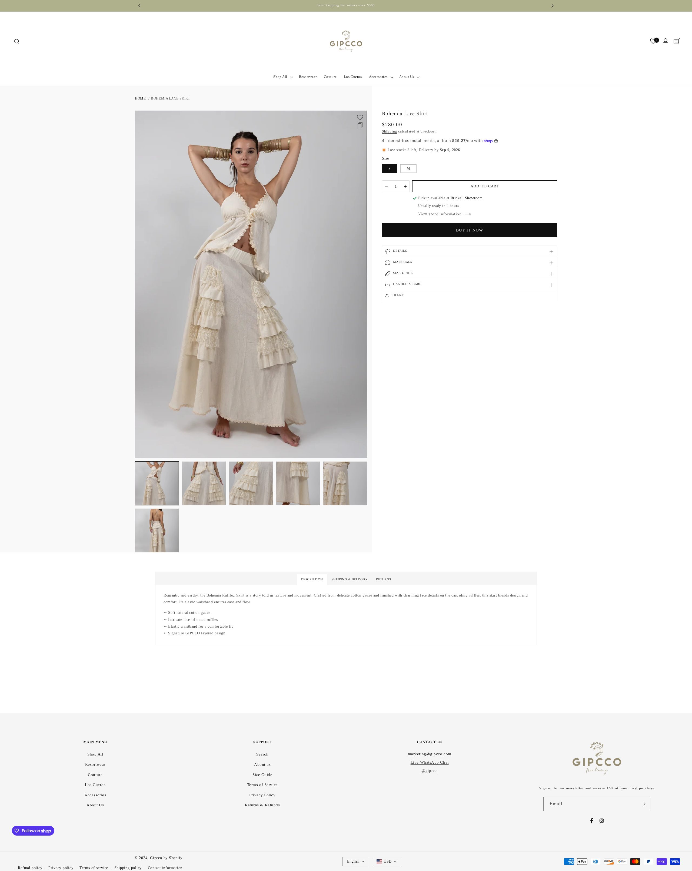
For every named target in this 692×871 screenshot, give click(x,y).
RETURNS (383, 579)
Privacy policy (61, 868)
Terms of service (93, 868)
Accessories (95, 795)
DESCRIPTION (312, 579)
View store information (440, 214)
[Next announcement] (553, 5)
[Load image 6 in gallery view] (157, 530)
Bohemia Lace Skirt (170, 98)
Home (140, 98)
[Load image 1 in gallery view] (157, 483)
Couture (95, 774)
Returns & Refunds (262, 805)
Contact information (165, 868)
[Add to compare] (360, 125)
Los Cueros (95, 784)
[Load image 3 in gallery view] (251, 483)
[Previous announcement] (139, 5)
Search (262, 754)
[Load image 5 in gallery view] (345, 483)
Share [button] (398, 295)
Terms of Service (262, 784)
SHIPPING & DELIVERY (349, 579)
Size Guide (262, 774)
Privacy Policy (262, 795)
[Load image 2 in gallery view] (204, 483)
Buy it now (469, 230)
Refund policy (30, 868)
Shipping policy (128, 868)
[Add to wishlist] (360, 117)
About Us (95, 805)
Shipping (389, 131)
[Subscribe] (643, 804)
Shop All (95, 754)
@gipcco (429, 770)
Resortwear (95, 764)
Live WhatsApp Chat (430, 762)
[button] (16, 41)
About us (262, 764)
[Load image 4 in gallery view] (298, 483)
